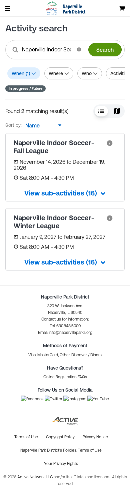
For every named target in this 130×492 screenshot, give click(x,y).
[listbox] (42, 125)
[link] (109, 143)
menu (8, 8)
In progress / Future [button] (25, 88)
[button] (79, 49)
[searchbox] (47, 49)
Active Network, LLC (35, 477)
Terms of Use (90, 450)
